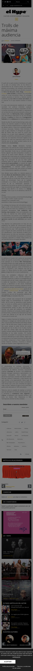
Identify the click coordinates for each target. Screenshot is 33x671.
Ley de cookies (16, 668)
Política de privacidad (8, 666)
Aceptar (7, 662)
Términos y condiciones (24, 666)
